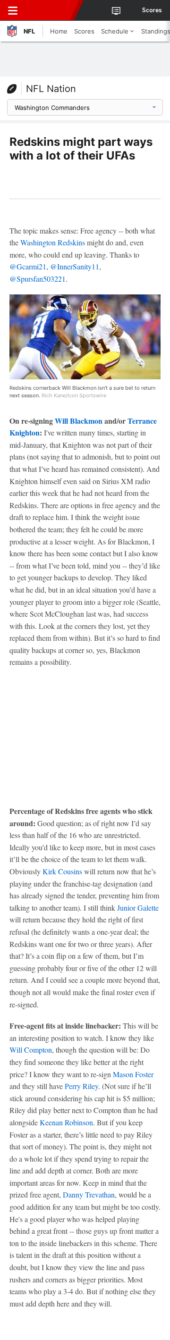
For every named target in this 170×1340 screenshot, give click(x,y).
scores (152, 10)
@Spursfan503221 (37, 279)
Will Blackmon (78, 420)
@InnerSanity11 (74, 266)
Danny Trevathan (89, 1194)
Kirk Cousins (62, 871)
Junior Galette (138, 908)
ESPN (50, 10)
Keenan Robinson (66, 1122)
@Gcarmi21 (27, 266)
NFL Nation (51, 88)
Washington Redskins (52, 242)
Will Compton (30, 1050)
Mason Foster (133, 1074)
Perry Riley (81, 1086)
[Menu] (13, 10)
